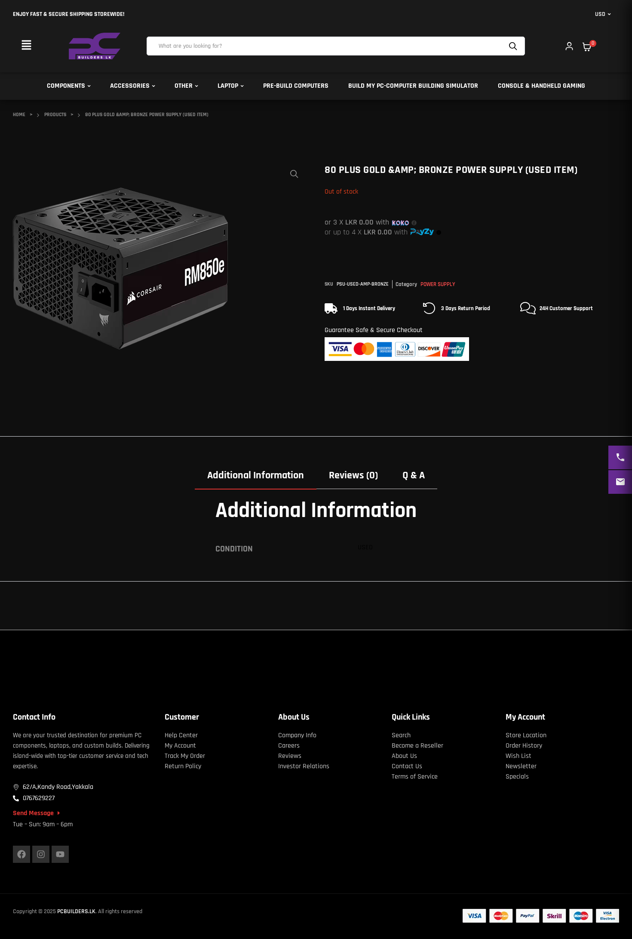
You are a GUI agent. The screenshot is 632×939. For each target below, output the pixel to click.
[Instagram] (40, 854)
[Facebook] (21, 854)
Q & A (413, 475)
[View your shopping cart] (587, 47)
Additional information (255, 475)
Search (514, 46)
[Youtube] (60, 854)
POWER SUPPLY (437, 284)
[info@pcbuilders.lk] (620, 482)
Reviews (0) (353, 475)
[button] (26, 45)
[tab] (255, 475)
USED (365, 547)
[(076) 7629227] (620, 457)
